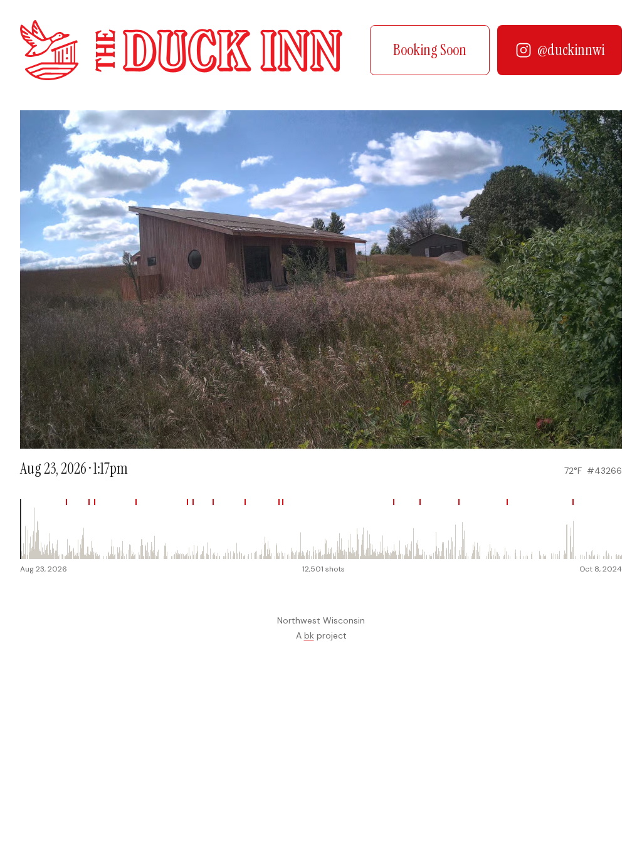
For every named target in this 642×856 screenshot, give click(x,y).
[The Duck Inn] (181, 50)
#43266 (604, 470)
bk (309, 635)
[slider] (321, 529)
